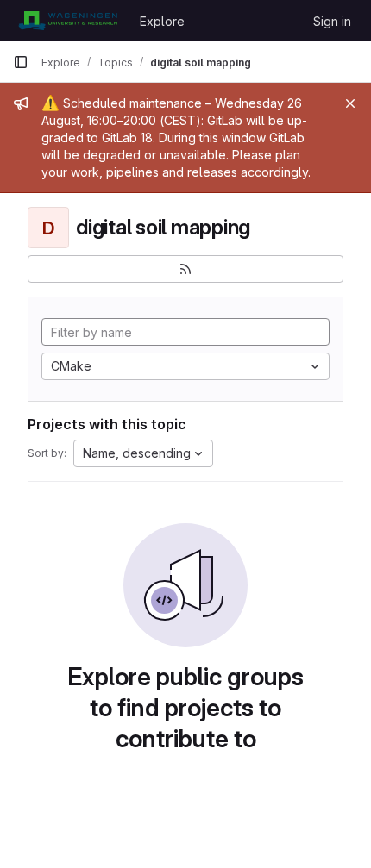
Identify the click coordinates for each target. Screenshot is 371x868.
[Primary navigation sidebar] (21, 62)
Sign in (332, 21)
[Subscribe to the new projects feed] (185, 269)
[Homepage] (67, 20)
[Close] (350, 103)
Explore (162, 21)
